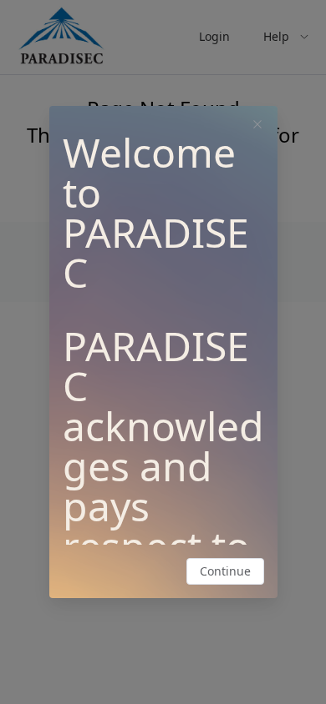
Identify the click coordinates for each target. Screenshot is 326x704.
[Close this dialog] (257, 126)
